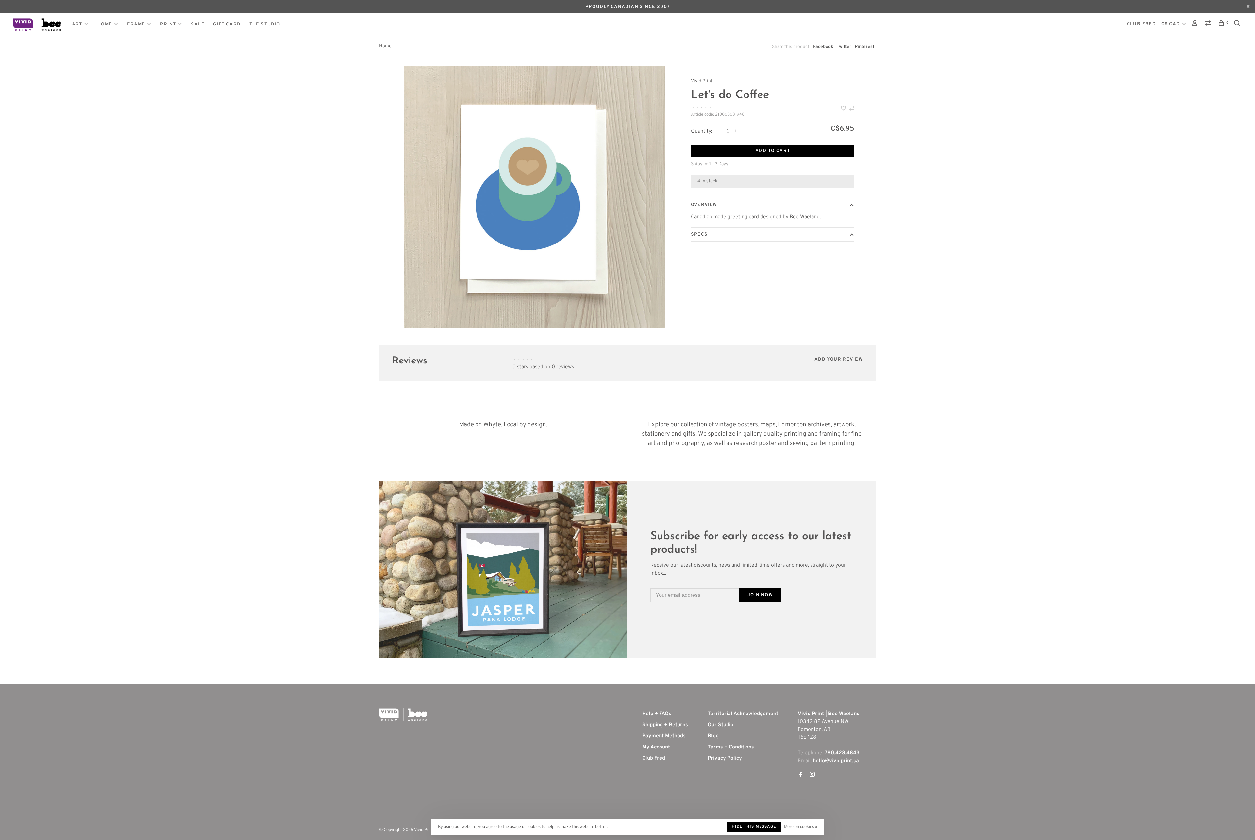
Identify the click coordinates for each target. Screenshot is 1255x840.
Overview (704, 205)
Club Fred (653, 758)
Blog (713, 736)
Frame (136, 24)
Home (104, 24)
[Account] (1196, 24)
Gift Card (227, 24)
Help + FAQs (656, 714)
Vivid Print (701, 81)
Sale (198, 24)
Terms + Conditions (731, 747)
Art (77, 24)
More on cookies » (800, 827)
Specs (699, 234)
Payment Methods (664, 736)
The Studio (264, 24)
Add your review (838, 359)
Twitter (844, 47)
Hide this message (754, 826)
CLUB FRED (1141, 24)
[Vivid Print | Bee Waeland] (403, 715)
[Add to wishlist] (844, 109)
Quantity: (701, 131)
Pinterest (864, 47)
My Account (656, 747)
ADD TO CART (772, 151)
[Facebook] (800, 775)
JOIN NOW (760, 595)
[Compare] (1209, 24)
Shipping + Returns (665, 725)
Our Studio (720, 725)
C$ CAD (1171, 24)
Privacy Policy (725, 758)
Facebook (823, 47)
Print (168, 24)
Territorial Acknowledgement (743, 714)
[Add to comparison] (851, 109)
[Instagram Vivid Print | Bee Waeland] (812, 775)
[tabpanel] (534, 197)
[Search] (1238, 24)
